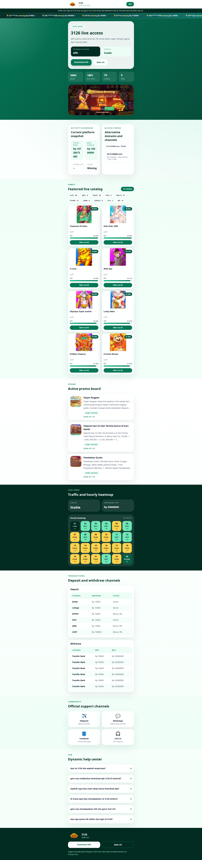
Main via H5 (84, 242)
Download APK (81, 62)
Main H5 (100, 62)
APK (130, 4)
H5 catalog (127, 189)
